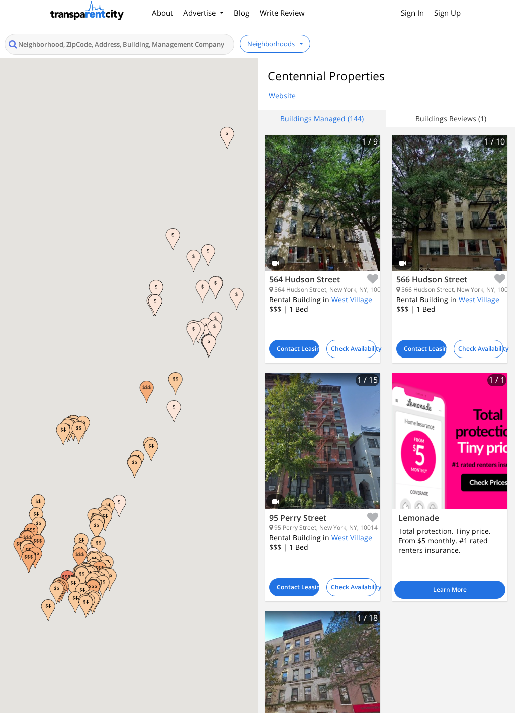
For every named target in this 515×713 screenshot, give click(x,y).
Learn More (450, 589)
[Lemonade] (449, 441)
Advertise (200, 13)
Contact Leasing (298, 348)
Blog (241, 13)
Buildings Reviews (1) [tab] (450, 118)
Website (282, 95)
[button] (202, 291)
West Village (351, 299)
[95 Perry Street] (322, 448)
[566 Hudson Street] (449, 210)
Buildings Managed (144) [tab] (322, 118)
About (162, 13)
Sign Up (447, 13)
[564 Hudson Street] (322, 210)
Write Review (282, 13)
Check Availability (354, 348)
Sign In (412, 13)
